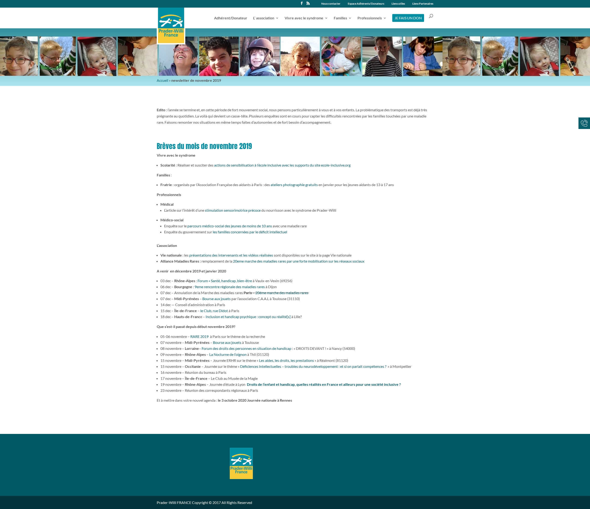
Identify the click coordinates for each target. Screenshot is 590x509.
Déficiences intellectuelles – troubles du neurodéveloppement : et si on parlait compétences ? (313, 366)
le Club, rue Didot (214, 310)
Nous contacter (330, 3)
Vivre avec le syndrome (304, 18)
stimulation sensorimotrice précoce (232, 210)
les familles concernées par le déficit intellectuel (250, 232)
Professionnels (369, 18)
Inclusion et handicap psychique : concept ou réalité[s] (248, 316)
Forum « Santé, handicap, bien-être (225, 280)
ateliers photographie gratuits (294, 184)
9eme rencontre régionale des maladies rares (230, 286)
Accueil (162, 80)
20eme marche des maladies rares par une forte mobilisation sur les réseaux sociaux (298, 261)
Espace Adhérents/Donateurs (366, 3)
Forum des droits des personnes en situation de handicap (247, 348)
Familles (340, 18)
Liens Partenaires (422, 3)
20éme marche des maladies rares (282, 292)
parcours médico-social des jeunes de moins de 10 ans (229, 226)
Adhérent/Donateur (230, 18)
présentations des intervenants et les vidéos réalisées (231, 255)
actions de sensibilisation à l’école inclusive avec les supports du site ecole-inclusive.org (282, 165)
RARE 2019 (199, 336)
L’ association (263, 18)
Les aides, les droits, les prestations (286, 360)
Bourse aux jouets (216, 298)
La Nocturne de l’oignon (228, 354)
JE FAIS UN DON (408, 18)
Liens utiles (398, 3)
